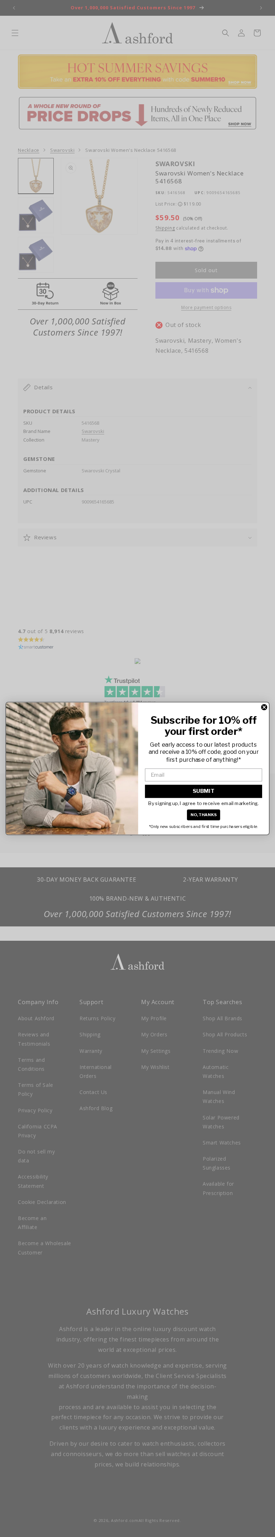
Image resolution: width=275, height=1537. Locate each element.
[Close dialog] (264, 707)
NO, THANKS (203, 814)
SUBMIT (203, 791)
